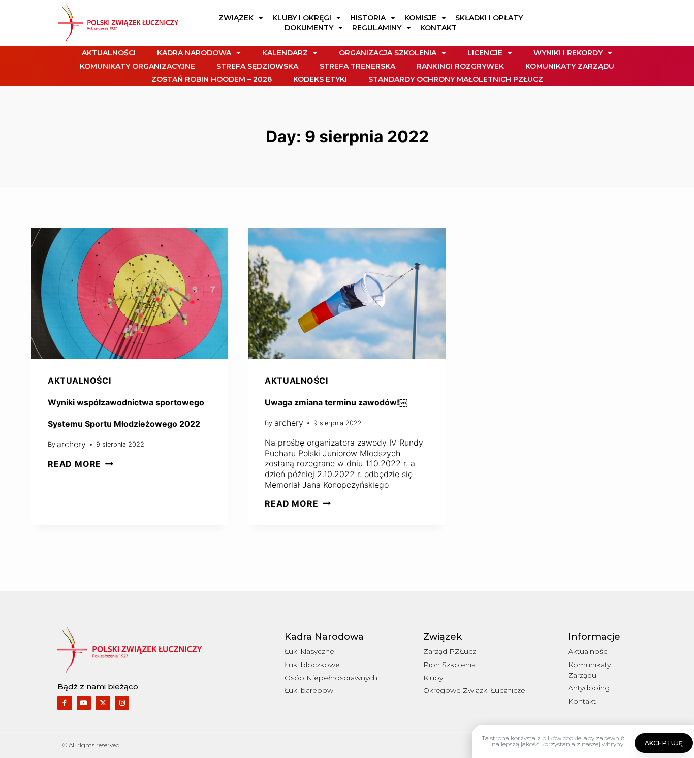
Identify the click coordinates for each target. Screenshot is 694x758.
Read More (80, 464)
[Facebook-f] (64, 703)
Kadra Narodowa (194, 52)
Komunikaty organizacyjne (137, 66)
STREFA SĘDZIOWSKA (257, 66)
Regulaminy (376, 28)
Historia (368, 17)
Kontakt (438, 28)
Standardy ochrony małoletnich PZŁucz (455, 79)
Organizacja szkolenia (387, 52)
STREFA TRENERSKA (357, 66)
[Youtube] (84, 703)
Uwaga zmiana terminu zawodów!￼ (336, 402)
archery (71, 444)
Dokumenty (309, 28)
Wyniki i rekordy (568, 52)
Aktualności (109, 52)
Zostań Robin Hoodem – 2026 (211, 79)
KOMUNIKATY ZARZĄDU (569, 66)
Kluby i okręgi (301, 17)
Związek (236, 17)
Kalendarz (285, 52)
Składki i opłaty (489, 17)
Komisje (420, 17)
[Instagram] (122, 703)
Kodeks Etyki (320, 79)
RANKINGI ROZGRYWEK (460, 66)
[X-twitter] (103, 703)
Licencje (484, 52)
